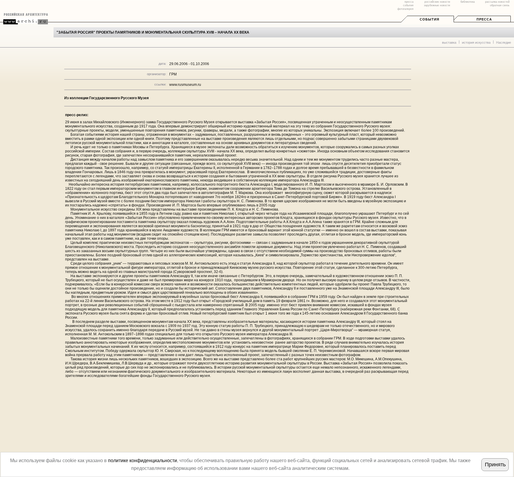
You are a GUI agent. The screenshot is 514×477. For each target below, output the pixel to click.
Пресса (484, 19)
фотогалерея (405, 8)
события (408, 5)
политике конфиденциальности (142, 460)
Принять (495, 464)
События (429, 19)
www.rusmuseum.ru (185, 85)
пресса (409, 1)
